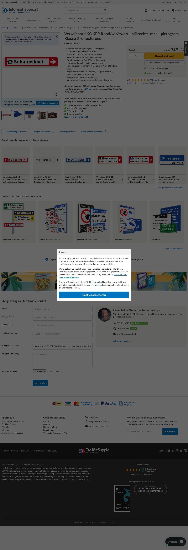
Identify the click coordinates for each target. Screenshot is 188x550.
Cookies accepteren (94, 294)
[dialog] (94, 275)
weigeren (96, 285)
